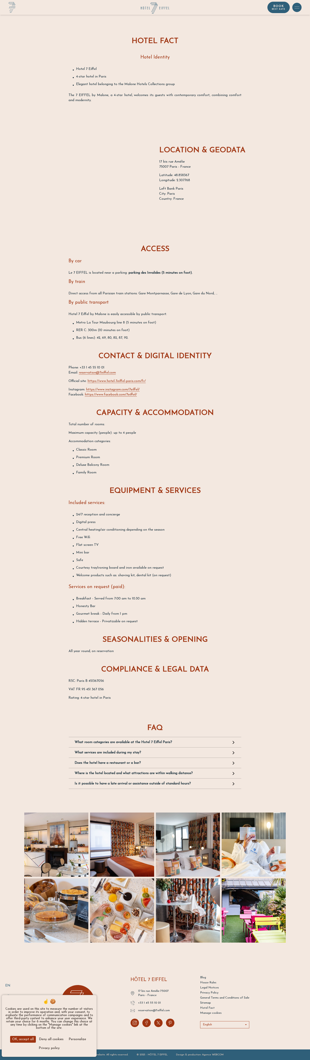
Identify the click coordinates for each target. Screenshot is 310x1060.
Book (278, 7)
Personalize (77, 1039)
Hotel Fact (207, 1008)
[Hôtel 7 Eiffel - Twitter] (158, 1023)
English (207, 1024)
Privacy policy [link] (49, 1048)
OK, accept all (23, 1039)
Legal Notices (209, 987)
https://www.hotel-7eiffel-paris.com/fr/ (117, 381)
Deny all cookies (51, 1039)
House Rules (208, 982)
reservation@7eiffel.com (97, 372)
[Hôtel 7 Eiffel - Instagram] (135, 1023)
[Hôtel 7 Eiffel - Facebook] (146, 1023)
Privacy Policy (209, 992)
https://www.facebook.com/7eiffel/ (111, 394)
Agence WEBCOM (213, 1054)
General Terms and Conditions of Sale (224, 997)
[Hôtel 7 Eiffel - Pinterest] (170, 1023)
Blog (203, 977)
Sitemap (205, 1002)
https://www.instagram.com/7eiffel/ (113, 389)
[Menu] (297, 7)
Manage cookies (211, 1013)
